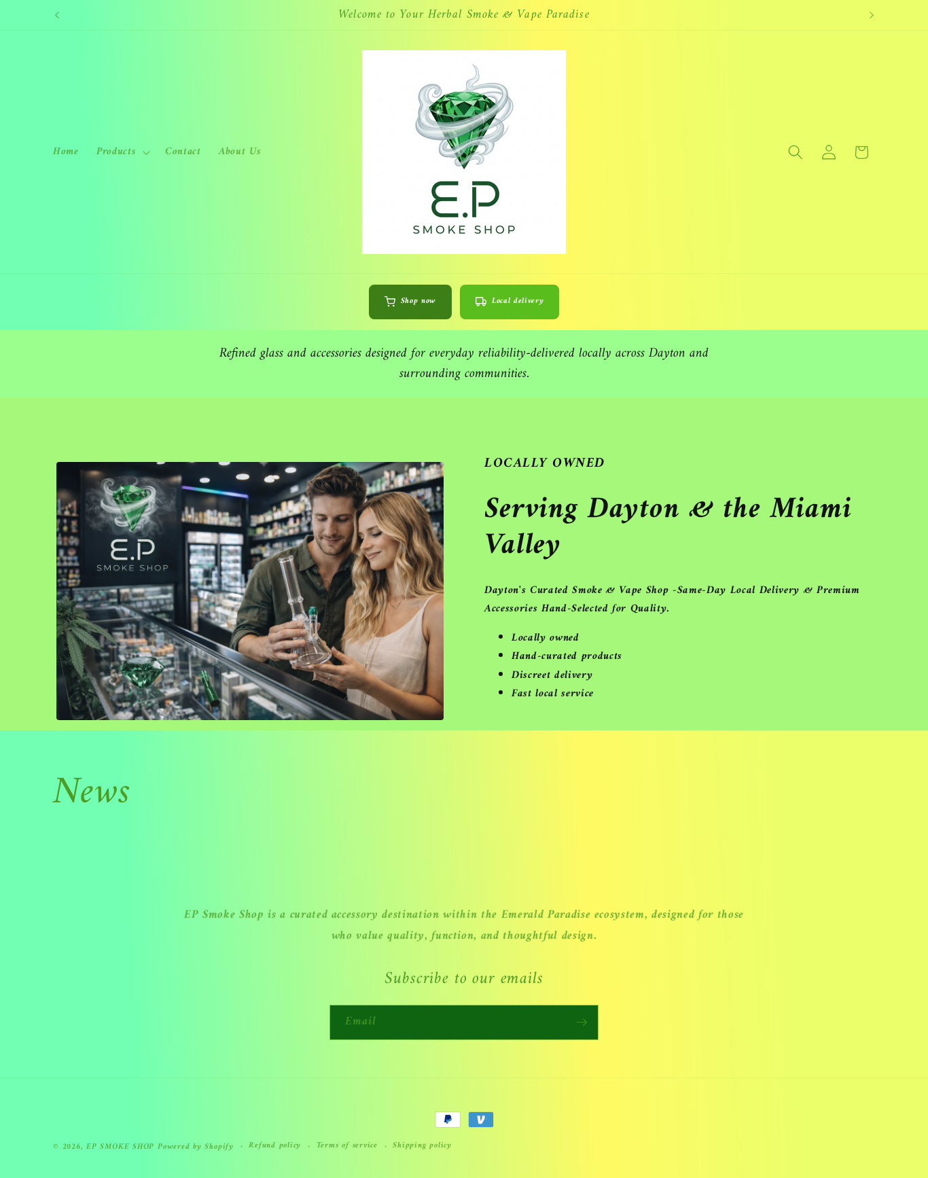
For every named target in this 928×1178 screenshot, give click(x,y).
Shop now (418, 301)
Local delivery (517, 301)
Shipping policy (422, 1146)
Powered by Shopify (196, 1146)
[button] (122, 152)
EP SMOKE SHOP (120, 1146)
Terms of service (347, 1146)
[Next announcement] (872, 15)
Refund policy (275, 1146)
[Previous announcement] (57, 15)
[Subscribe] (581, 1022)
